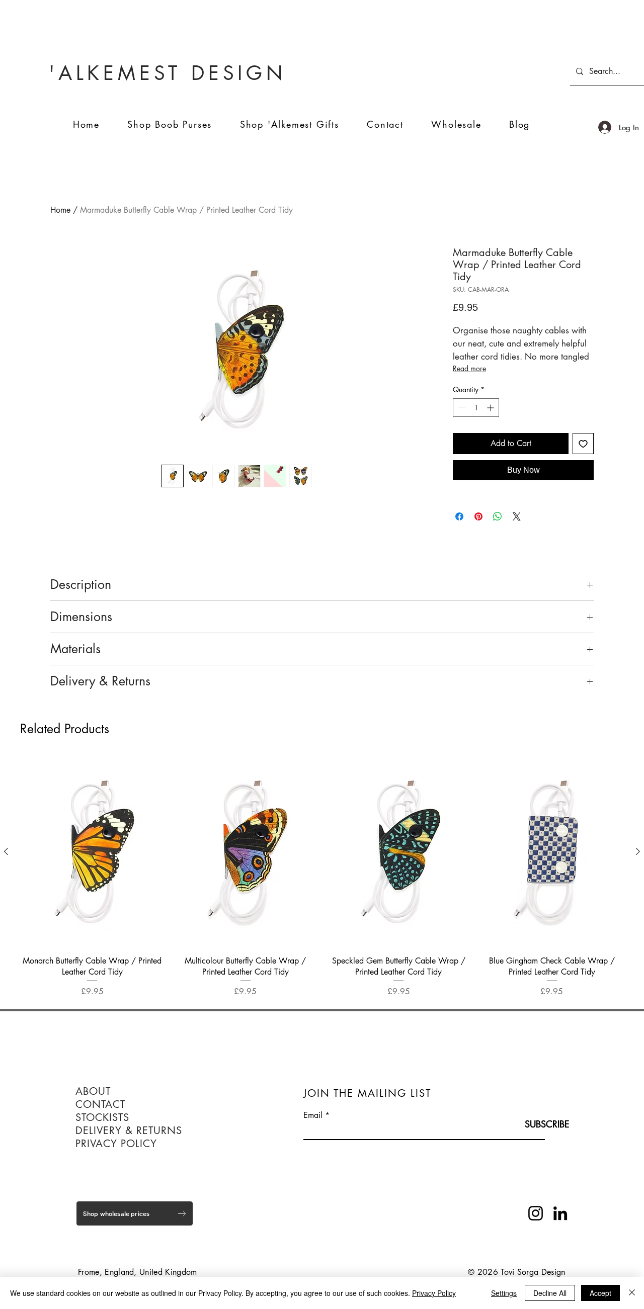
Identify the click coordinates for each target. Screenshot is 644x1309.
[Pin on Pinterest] (478, 516)
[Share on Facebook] (459, 516)
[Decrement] (460, 407)
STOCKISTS (102, 1117)
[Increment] (491, 407)
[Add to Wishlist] (583, 443)
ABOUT (93, 1091)
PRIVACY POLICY (116, 1143)
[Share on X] (517, 516)
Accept (600, 1293)
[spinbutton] (476, 407)
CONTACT (100, 1104)
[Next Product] (638, 851)
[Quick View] (92, 851)
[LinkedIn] (560, 1213)
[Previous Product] (6, 851)
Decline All (550, 1293)
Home (60, 210)
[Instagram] (535, 1213)
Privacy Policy (434, 1293)
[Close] (632, 1293)
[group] (322, 878)
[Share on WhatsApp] (498, 516)
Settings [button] (504, 1293)
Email (313, 1115)
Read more (469, 368)
